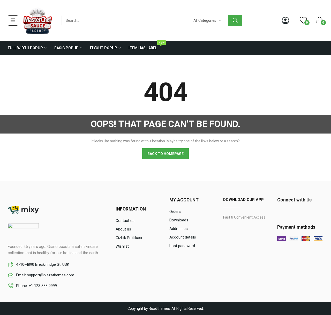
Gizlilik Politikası (129, 237)
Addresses (178, 228)
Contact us (125, 220)
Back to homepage (165, 154)
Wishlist (122, 246)
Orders (175, 211)
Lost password (182, 245)
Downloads (178, 220)
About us (123, 229)
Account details (182, 237)
